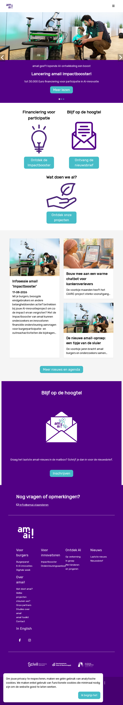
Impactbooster (49, 562)
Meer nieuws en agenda (61, 369)
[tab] (59, 99)
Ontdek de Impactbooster (39, 162)
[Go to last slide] (2, 57)
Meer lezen (61, 90)
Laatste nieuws (98, 556)
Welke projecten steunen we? (23, 597)
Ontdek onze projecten (62, 217)
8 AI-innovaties (24, 566)
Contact (20, 621)
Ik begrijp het (89, 695)
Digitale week (23, 570)
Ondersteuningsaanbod (53, 566)
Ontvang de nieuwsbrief (84, 162)
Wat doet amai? (24, 589)
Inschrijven (61, 473)
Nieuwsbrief (96, 560)
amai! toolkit (22, 617)
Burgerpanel (22, 562)
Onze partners (23, 605)
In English (24, 629)
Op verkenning (73, 556)
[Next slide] (120, 57)
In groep (70, 560)
